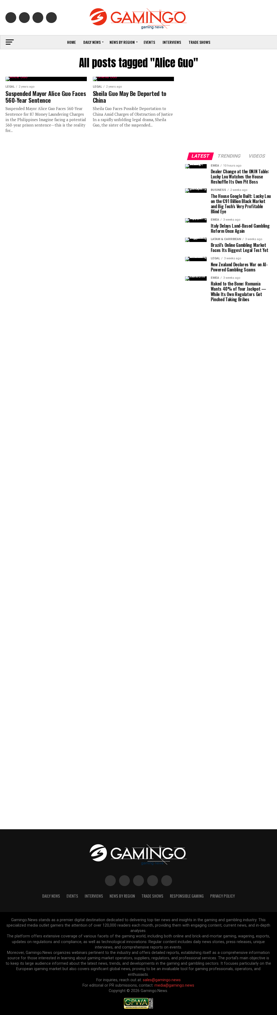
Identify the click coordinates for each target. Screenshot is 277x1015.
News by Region (122, 42)
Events (149, 42)
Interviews (172, 42)
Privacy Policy (222, 896)
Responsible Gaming (187, 896)
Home (71, 42)
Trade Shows (199, 42)
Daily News (92, 42)
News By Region (122, 896)
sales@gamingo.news (162, 980)
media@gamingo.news (174, 985)
